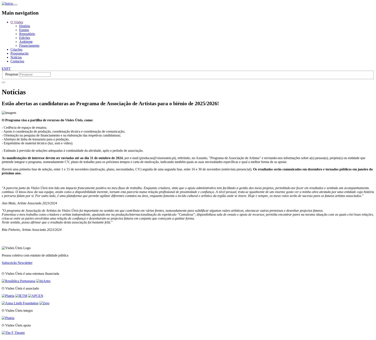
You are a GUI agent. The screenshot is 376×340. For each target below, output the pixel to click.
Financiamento (29, 45)
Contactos (17, 61)
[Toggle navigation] (15, 4)
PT (9, 68)
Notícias (16, 57)
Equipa (24, 30)
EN (4, 68)
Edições (24, 38)
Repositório (27, 34)
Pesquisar (11, 74)
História (24, 26)
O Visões (16, 22)
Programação (19, 53)
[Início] (8, 3)
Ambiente (26, 41)
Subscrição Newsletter (17, 263)
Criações (16, 49)
